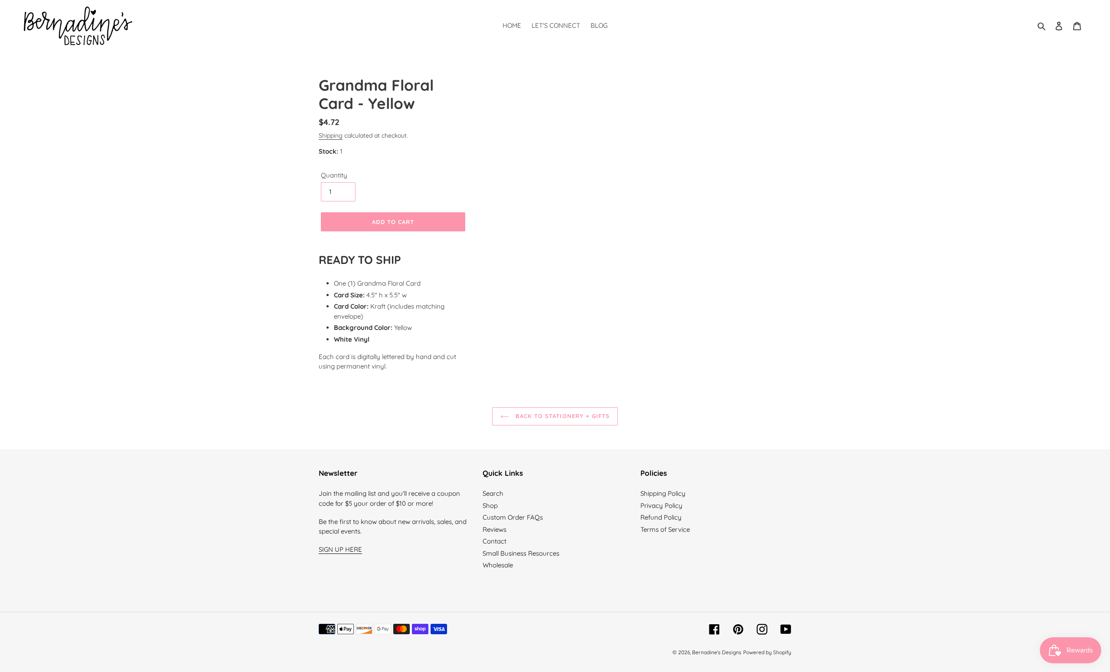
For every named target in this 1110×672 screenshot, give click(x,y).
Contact (494, 541)
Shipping (331, 135)
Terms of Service (665, 529)
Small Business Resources (521, 553)
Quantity (334, 175)
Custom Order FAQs (513, 517)
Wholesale (498, 565)
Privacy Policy (661, 505)
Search (493, 493)
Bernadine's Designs (716, 652)
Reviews (494, 529)
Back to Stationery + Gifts (561, 415)
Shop (490, 505)
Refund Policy (661, 517)
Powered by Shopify (767, 652)
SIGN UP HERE (340, 549)
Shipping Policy (663, 493)
